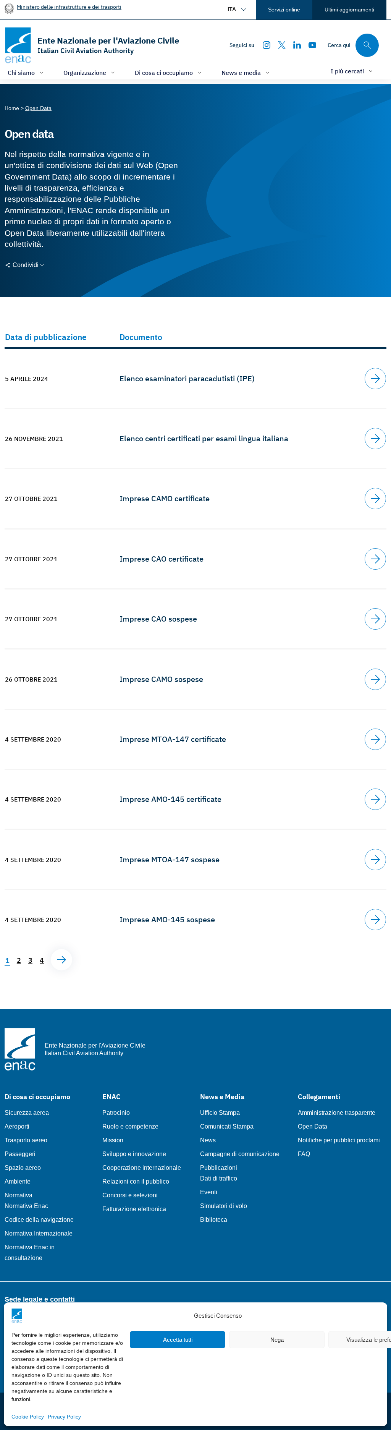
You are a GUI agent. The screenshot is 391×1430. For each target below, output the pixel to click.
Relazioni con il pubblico (135, 1181)
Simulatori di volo (223, 1206)
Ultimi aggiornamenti (349, 9)
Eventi (208, 1192)
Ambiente (18, 1181)
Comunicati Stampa (227, 1126)
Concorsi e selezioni (130, 1195)
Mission (112, 1140)
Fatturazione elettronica (134, 1209)
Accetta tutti (177, 1339)
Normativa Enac (26, 1206)
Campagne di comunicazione (240, 1154)
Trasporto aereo (26, 1140)
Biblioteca (213, 1219)
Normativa (18, 1195)
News (208, 1140)
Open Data (312, 1126)
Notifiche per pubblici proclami (339, 1140)
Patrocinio (116, 1112)
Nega (277, 1339)
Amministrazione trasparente (336, 1112)
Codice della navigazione (39, 1219)
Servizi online (284, 9)
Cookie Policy (27, 1417)
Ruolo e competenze (130, 1126)
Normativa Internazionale (39, 1233)
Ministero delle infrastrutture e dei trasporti (69, 6)
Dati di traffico (218, 1178)
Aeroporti (17, 1126)
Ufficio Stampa (220, 1112)
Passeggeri (20, 1154)
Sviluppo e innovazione (134, 1154)
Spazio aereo (23, 1167)
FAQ (304, 1154)
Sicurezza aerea (27, 1112)
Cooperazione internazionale (141, 1167)
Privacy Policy (64, 1417)
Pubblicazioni (218, 1167)
